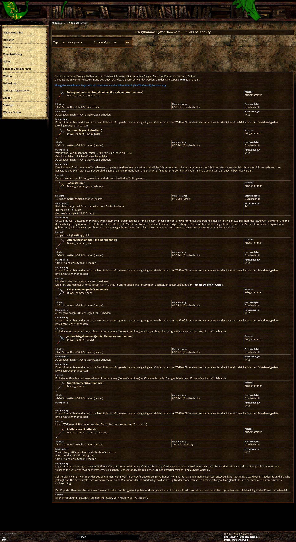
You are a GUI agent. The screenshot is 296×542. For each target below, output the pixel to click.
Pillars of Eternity (77, 22)
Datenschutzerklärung (236, 539)
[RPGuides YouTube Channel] (4, 539)
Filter (128, 42)
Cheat (181, 79)
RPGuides (57, 22)
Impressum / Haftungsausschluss (242, 536)
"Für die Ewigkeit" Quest (208, 284)
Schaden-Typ (101, 42)
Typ (55, 42)
